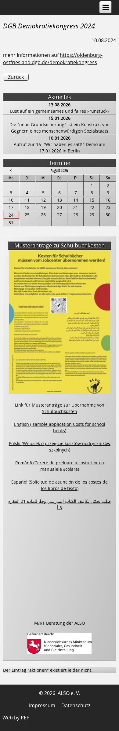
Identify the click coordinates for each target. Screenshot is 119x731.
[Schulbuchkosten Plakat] (59, 391)
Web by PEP (16, 717)
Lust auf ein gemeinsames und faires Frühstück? (59, 111)
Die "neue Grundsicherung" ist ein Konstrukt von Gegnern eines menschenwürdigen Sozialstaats (59, 128)
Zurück (16, 77)
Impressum (42, 705)
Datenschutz (75, 705)
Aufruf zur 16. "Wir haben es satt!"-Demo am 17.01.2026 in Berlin (59, 147)
